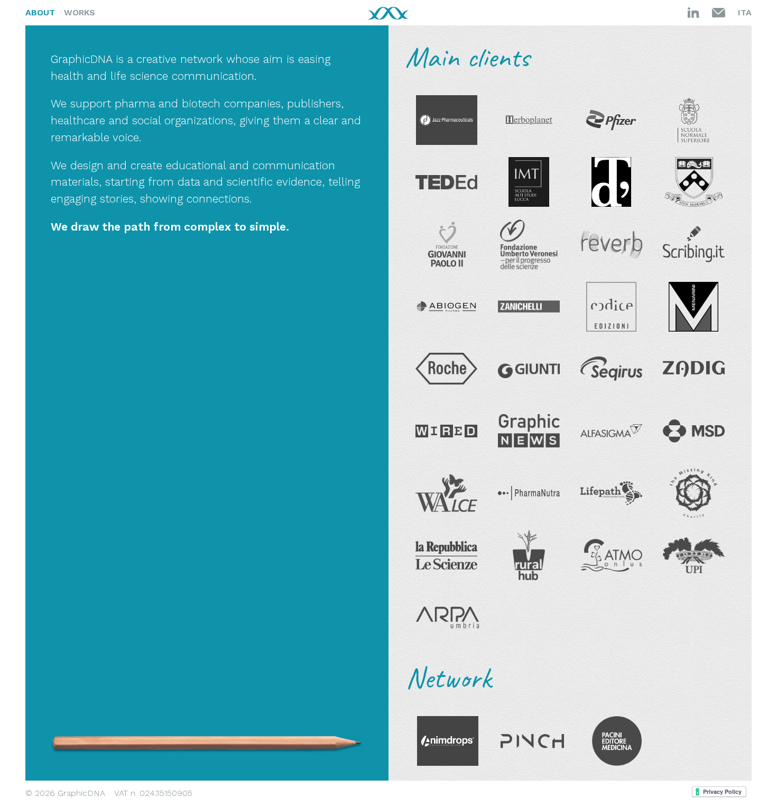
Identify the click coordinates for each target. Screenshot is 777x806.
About (40, 12)
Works (79, 12)
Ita (745, 12)
